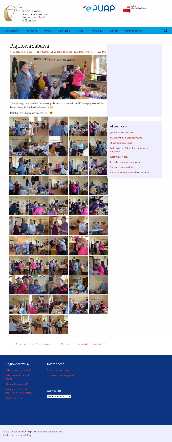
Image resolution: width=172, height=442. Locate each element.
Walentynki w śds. (119, 156)
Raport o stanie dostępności (61, 375)
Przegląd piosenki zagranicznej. (126, 161)
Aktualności (45, 51)
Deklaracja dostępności (58, 370)
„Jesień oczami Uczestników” (31, 344)
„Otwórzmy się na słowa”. (123, 132)
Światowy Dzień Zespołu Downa (126, 137)
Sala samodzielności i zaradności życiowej (73, 51)
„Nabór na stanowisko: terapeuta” (84, 344)
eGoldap (27, 435)
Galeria (47, 30)
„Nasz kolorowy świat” (121, 142)
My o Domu (96, 30)
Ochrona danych (133, 30)
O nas (80, 30)
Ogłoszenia (64, 30)
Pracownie (31, 30)
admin (103, 51)
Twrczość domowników (122, 167)
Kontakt (113, 30)
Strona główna (11, 30)
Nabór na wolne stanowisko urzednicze (129, 172)
